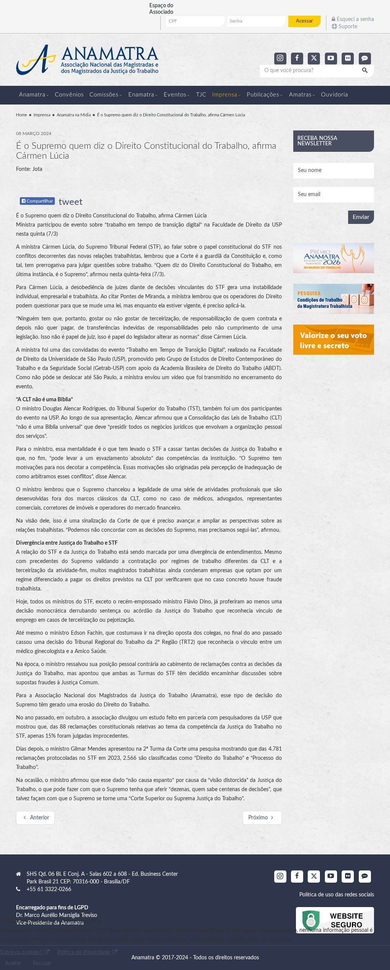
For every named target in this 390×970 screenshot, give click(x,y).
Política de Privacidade (84, 952)
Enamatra (141, 95)
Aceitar (13, 963)
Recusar (42, 963)
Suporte (347, 26)
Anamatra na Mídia (74, 115)
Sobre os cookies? (21, 952)
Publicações (263, 95)
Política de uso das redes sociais (336, 895)
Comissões (104, 95)
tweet (71, 202)
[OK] (365, 70)
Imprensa (224, 95)
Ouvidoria (334, 95)
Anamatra (32, 95)
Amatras (300, 95)
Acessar (304, 21)
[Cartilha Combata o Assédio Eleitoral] (333, 340)
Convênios (69, 95)
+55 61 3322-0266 (49, 889)
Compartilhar (39, 201)
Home (21, 115)
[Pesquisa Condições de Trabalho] (333, 299)
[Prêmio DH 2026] (333, 258)
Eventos (175, 95)
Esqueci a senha (354, 19)
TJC (201, 95)
